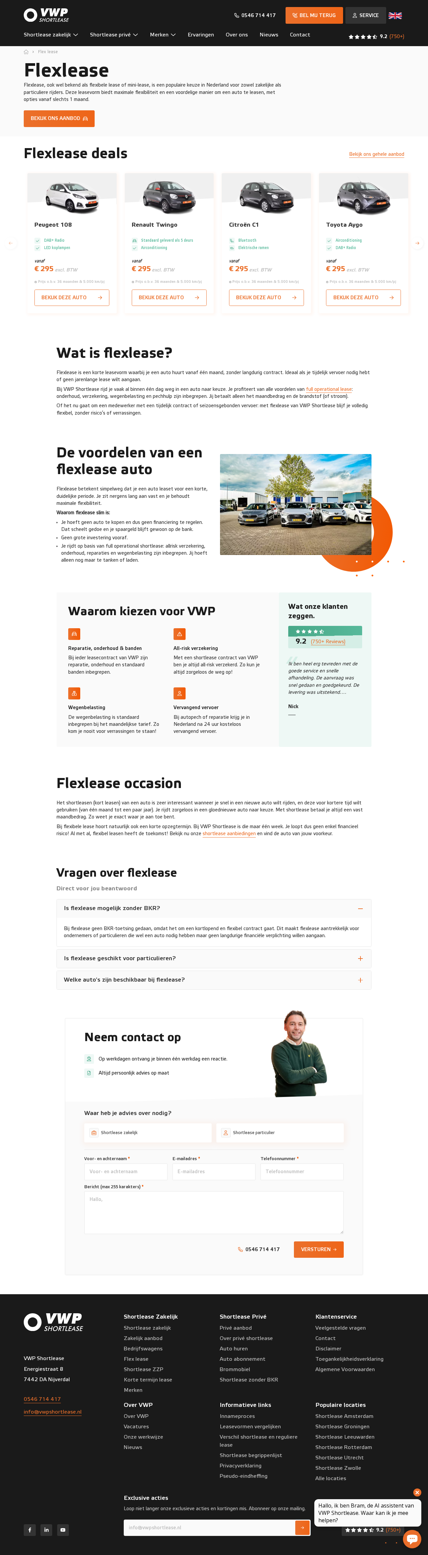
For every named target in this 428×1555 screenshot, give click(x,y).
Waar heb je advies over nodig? (128, 1113)
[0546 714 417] (255, 15)
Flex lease (48, 52)
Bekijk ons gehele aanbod (376, 154)
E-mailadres (186, 1159)
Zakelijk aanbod (143, 1338)
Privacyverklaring (240, 1466)
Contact (325, 1338)
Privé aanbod (236, 1328)
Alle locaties (330, 1478)
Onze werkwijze (143, 1437)
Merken (133, 1390)
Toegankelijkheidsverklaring (349, 1359)
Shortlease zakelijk (147, 1328)
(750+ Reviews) (328, 642)
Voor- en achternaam (107, 1159)
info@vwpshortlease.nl (53, 1412)
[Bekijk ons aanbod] (59, 118)
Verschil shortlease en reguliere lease (259, 1441)
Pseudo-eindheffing (244, 1476)
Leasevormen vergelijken (250, 1427)
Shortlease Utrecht (339, 1458)
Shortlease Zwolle (338, 1468)
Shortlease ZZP (143, 1369)
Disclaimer (328, 1349)
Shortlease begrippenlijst (251, 1455)
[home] (26, 51)
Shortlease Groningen (342, 1427)
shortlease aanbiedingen (229, 834)
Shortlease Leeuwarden (344, 1437)
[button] (54, 36)
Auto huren (234, 1349)
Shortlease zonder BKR (249, 1380)
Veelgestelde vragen (340, 1328)
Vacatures (136, 1427)
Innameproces (237, 1416)
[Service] (365, 15)
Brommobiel (235, 1369)
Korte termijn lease (148, 1380)
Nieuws (133, 1447)
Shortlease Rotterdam (343, 1447)
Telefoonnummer (279, 1159)
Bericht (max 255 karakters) (114, 1187)
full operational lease (329, 389)
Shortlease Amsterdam (344, 1416)
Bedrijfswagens (143, 1349)
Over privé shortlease (246, 1338)
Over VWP (136, 1416)
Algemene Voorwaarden (345, 1369)
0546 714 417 (42, 1399)
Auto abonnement (242, 1359)
